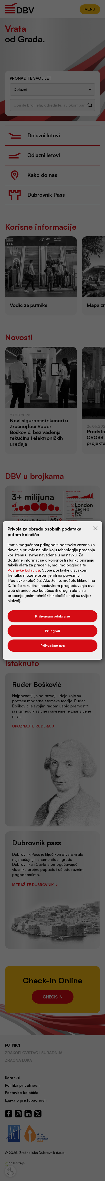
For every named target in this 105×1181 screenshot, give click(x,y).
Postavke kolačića (24, 570)
